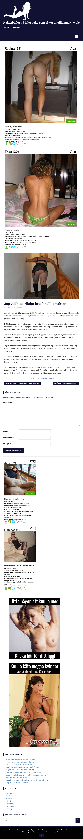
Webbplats (7, 444)
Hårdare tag (10, 793)
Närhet (8, 801)
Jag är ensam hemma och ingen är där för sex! (22, 767)
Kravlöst (9, 798)
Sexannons (18, 308)
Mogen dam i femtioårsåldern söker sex (20, 762)
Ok (42, 835)
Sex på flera (10, 804)
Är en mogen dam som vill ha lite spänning (21, 759)
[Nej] (80, 833)
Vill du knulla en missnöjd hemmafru (19, 764)
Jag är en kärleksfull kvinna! (65, 383)
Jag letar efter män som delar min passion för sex (24, 772)
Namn (6, 431)
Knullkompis (10, 796)
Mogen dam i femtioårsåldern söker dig (20, 770)
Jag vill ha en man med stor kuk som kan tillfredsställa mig (27, 780)
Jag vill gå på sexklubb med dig (17, 783)
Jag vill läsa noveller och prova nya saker (22, 383)
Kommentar (8, 402)
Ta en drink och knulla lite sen (16, 777)
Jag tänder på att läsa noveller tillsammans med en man (26, 775)
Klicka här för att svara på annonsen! (41, 378)
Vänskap (9, 809)
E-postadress (8, 437)
